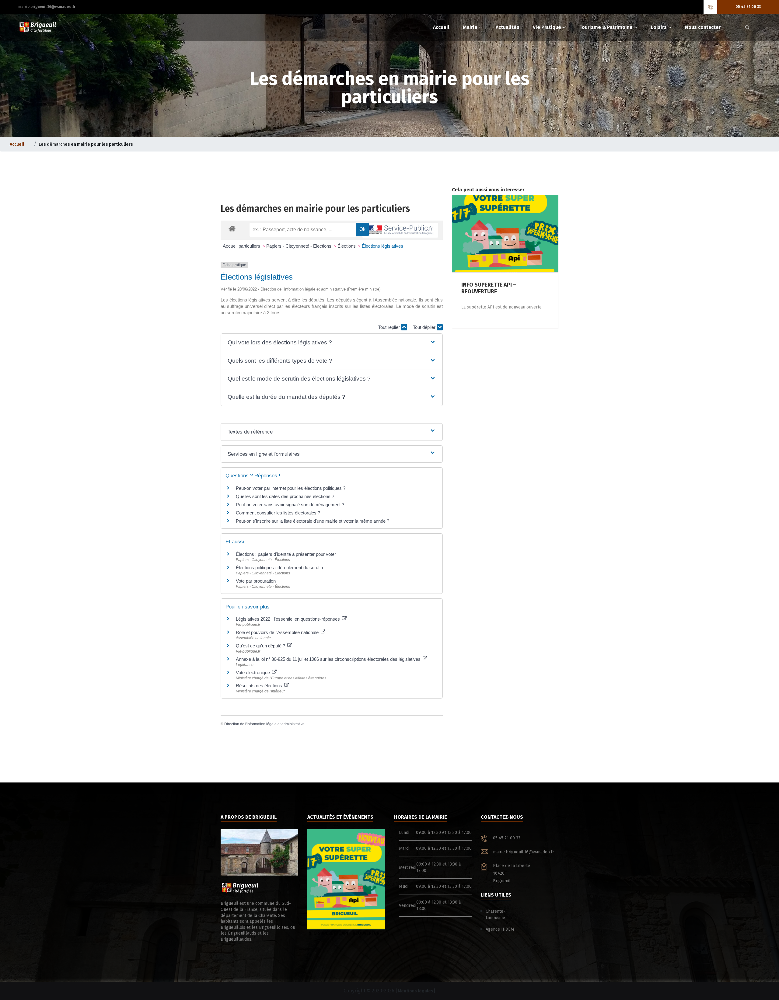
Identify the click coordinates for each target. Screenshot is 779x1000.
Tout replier (389, 327)
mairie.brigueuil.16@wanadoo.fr (46, 7)
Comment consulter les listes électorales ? (278, 512)
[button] (331, 343)
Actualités (507, 27)
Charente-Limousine (495, 914)
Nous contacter (703, 27)
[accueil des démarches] (232, 228)
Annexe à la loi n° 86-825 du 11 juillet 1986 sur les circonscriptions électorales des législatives (329, 659)
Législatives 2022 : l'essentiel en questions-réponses (288, 619)
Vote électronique (253, 672)
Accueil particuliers (242, 246)
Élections (347, 246)
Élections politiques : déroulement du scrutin (279, 567)
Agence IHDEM (500, 929)
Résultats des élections (259, 685)
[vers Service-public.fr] (400, 230)
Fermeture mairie (329, 933)
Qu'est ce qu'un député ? (261, 645)
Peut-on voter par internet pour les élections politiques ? (290, 488)
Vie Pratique (547, 27)
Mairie (470, 27)
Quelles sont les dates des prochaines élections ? (285, 496)
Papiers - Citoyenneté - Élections (299, 246)
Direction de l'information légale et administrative (264, 724)
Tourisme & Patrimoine (606, 27)
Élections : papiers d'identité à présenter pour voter (286, 554)
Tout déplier (425, 327)
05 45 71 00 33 (748, 7)
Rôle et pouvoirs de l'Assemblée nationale (278, 632)
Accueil (441, 27)
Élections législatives (382, 246)
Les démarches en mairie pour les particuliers (315, 208)
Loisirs (659, 27)
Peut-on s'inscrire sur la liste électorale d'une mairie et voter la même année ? (312, 521)
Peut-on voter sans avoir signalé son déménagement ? (290, 504)
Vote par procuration (256, 581)
